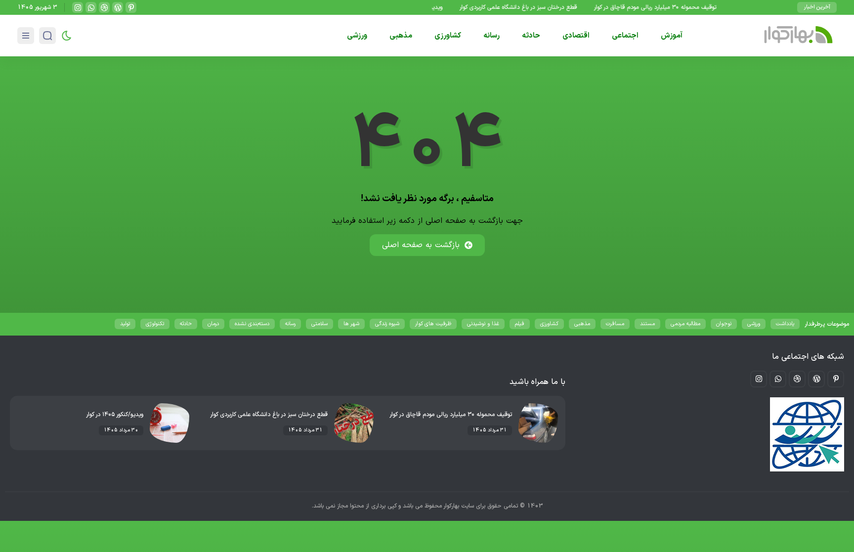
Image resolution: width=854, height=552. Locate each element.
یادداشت (785, 324)
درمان (213, 324)
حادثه (531, 36)
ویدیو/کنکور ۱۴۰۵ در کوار (114, 414)
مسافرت (615, 324)
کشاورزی (447, 36)
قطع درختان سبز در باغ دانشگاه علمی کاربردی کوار (526, 7)
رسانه (491, 36)
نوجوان (723, 324)
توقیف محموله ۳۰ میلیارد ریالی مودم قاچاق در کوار (662, 7)
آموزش (672, 36)
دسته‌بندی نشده (252, 324)
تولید (125, 324)
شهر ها (351, 324)
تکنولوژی (155, 324)
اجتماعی (625, 36)
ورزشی (357, 36)
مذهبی (400, 36)
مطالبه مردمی (685, 324)
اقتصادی (576, 36)
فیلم (519, 324)
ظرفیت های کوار (433, 324)
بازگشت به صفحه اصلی (421, 245)
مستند (647, 324)
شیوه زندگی (387, 324)
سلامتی (319, 324)
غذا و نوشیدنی (483, 324)
